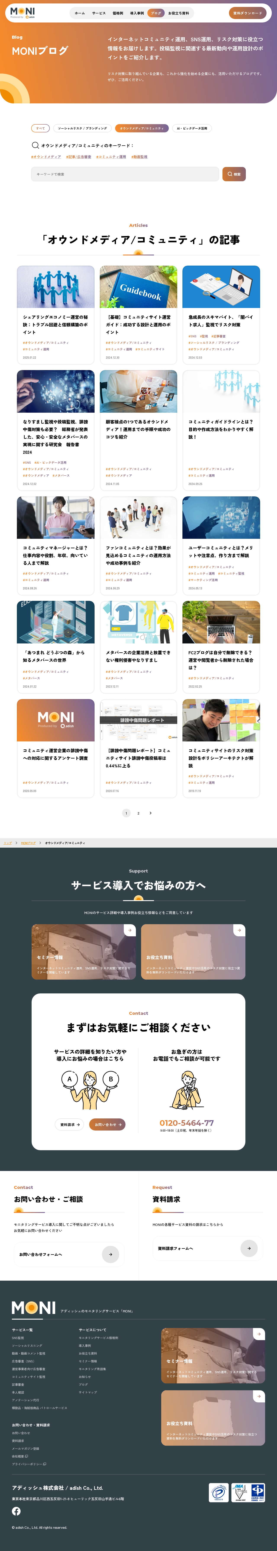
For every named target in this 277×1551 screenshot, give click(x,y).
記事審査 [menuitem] (18, 1384)
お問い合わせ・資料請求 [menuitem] (31, 1424)
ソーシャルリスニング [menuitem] (27, 1345)
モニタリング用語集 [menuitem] (92, 1369)
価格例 (118, 13)
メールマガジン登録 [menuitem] (25, 1448)
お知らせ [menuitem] (85, 1377)
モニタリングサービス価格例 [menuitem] (98, 1338)
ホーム (80, 13)
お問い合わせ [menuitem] (21, 1433)
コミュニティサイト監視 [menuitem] (28, 1377)
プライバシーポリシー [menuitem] (27, 1464)
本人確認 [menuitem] (18, 1392)
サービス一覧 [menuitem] (22, 1329)
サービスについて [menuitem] (92, 1329)
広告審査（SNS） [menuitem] (24, 1361)
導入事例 (137, 13)
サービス (99, 13)
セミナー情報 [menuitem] (88, 1361)
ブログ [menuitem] (83, 1384)
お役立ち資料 (178, 13)
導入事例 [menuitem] (85, 1345)
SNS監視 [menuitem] (18, 1338)
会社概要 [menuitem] (18, 1456)
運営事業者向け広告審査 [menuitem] (28, 1369)
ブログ (156, 13)
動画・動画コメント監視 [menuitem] (28, 1353)
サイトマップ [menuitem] (88, 1392)
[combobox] (125, 174)
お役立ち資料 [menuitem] (88, 1353)
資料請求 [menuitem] (18, 1441)
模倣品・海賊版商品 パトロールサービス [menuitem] (39, 1408)
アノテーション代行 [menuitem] (25, 1400)
